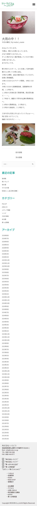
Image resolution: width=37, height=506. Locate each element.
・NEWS (9, 477)
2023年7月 (5, 349)
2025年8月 (5, 272)
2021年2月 (5, 439)
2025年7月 (5, 275)
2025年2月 (5, 291)
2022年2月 (5, 402)
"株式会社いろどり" (11, 462)
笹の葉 (4, 185)
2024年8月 (5, 309)
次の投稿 (19, 157)
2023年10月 (5, 340)
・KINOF (9, 494)
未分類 (4, 219)
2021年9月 (5, 417)
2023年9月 (5, 343)
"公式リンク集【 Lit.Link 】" (11, 469)
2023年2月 (5, 365)
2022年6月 (5, 389)
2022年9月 (5, 380)
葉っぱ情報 (5, 222)
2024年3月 (5, 325)
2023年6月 (5, 352)
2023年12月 (5, 334)
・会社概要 (10, 486)
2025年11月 (5, 263)
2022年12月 (5, 371)
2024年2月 (5, 328)
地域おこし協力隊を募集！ (10, 191)
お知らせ (4, 207)
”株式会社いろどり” (11, 459)
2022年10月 (5, 377)
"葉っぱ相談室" (10, 467)
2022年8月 (5, 383)
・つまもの (10, 473)
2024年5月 (5, 319)
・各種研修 (10, 475)
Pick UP (4, 204)
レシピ (4, 213)
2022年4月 (5, 396)
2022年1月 (5, 405)
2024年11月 (5, 300)
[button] (34, 4)
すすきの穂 (5, 188)
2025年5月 (5, 282)
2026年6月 (5, 242)
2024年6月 (5, 315)
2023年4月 (5, 359)
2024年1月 (5, 331)
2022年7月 (5, 386)
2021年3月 (5, 436)
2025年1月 (5, 294)
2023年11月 (5, 337)
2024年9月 (5, 306)
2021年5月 (5, 429)
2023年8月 (5, 346)
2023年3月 (5, 362)
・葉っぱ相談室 (11, 496)
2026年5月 (5, 245)
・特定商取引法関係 (13, 492)
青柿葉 (4, 179)
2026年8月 (5, 235)
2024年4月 (5, 322)
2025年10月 (5, 266)
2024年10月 (5, 303)
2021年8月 (5, 420)
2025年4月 (5, 285)
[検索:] (18, 164)
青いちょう (5, 182)
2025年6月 (5, 279)
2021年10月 (5, 414)
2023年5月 (5, 356)
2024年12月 (5, 297)
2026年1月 (5, 257)
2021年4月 (5, 433)
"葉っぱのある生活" (11, 464)
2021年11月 (5, 411)
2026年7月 (5, 238)
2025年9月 (5, 269)
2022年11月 (5, 374)
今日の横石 (6, 42)
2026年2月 (5, 254)
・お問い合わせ (11, 490)
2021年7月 (5, 423)
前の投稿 (19, 152)
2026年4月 (5, 248)
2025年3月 (5, 288)
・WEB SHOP (11, 480)
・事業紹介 (10, 482)
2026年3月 (5, 251)
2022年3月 (5, 399)
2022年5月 (5, 393)
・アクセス (10, 488)
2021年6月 (5, 426)
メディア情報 (6, 210)
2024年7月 (5, 312)
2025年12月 (5, 260)
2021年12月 (5, 408)
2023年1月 (5, 368)
